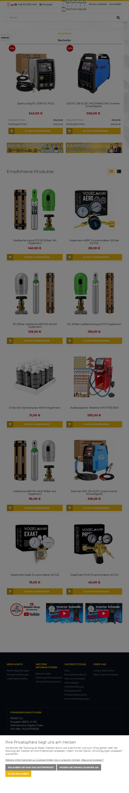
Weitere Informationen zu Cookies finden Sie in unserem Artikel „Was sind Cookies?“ (54, 759)
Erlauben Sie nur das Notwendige (31, 767)
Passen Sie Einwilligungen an (79, 767)
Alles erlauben (18, 773)
